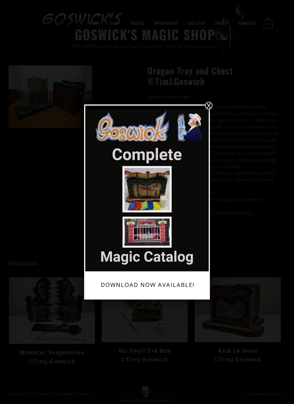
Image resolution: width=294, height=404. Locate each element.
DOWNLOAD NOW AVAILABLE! (148, 285)
